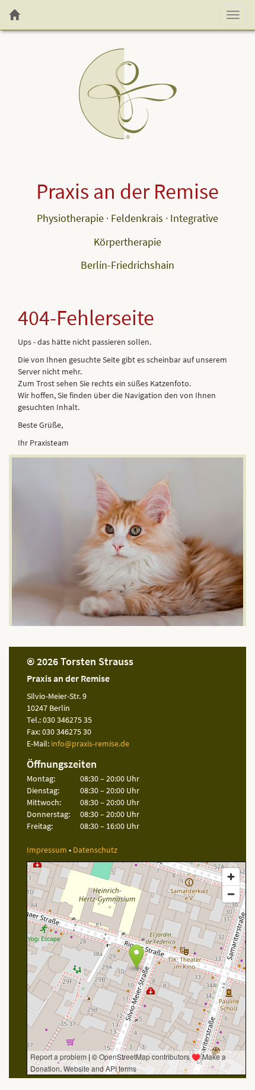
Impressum (47, 849)
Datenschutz (95, 849)
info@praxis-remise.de (90, 743)
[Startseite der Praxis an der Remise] (14, 15)
